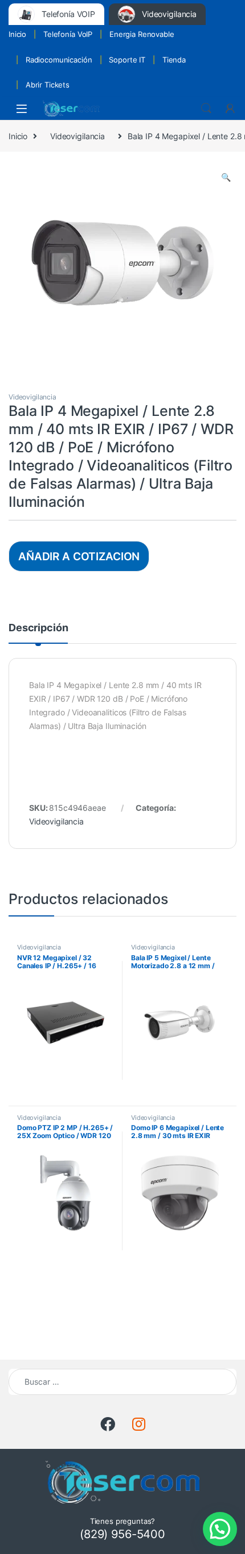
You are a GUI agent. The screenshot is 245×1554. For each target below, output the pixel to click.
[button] (226, 177)
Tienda (174, 59)
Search (206, 108)
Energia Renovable (141, 34)
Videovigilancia (77, 136)
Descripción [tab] (38, 628)
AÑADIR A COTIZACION (79, 556)
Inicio (17, 34)
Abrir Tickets (48, 84)
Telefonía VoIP (67, 34)
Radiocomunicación (59, 59)
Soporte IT (127, 59)
